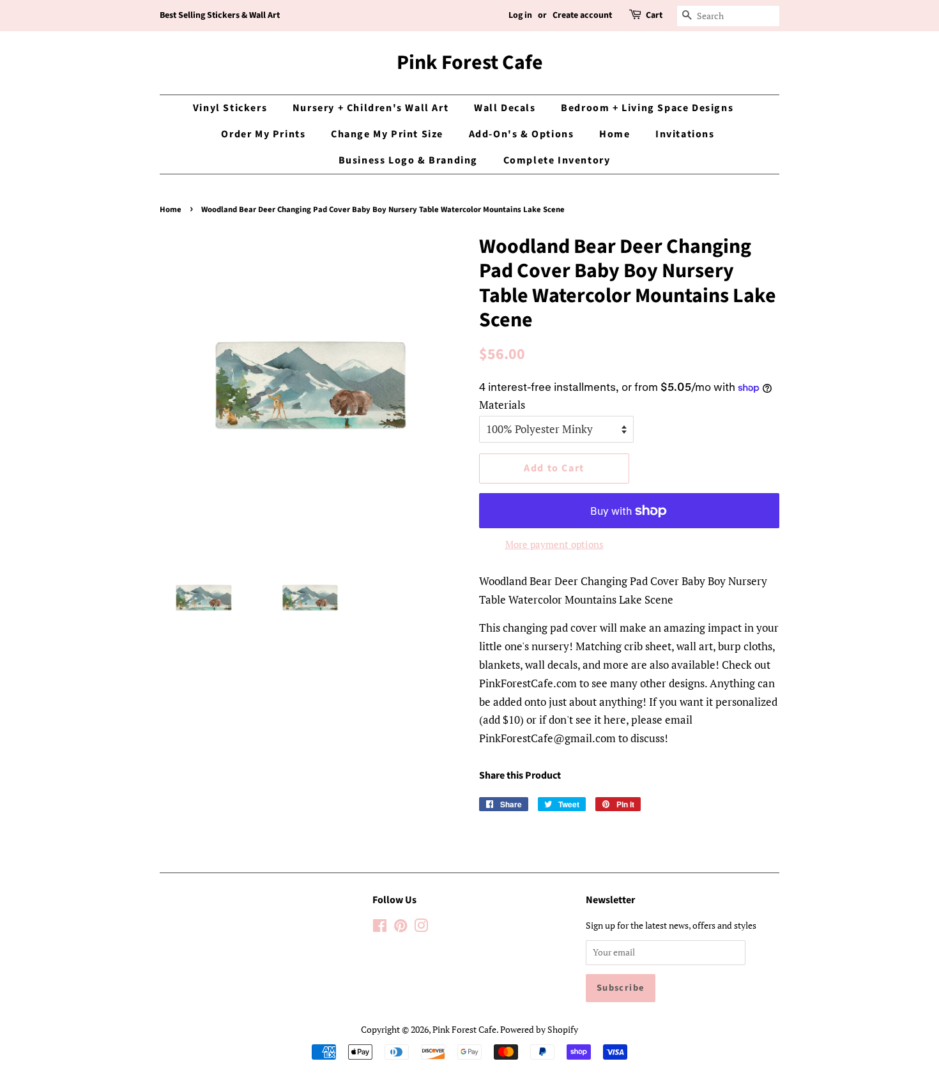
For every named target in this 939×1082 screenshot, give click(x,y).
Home (614, 134)
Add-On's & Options (521, 134)
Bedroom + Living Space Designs (647, 108)
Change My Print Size (387, 134)
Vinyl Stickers (230, 108)
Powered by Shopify (539, 1029)
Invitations (685, 134)
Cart (654, 15)
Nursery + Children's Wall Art (370, 108)
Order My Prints (263, 134)
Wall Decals (505, 108)
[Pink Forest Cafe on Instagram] (421, 928)
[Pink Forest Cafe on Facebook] (379, 928)
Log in (520, 15)
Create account (582, 15)
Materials (502, 404)
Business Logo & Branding (408, 160)
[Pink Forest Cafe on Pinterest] (400, 928)
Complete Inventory (557, 160)
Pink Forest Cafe (470, 62)
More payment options (554, 544)
